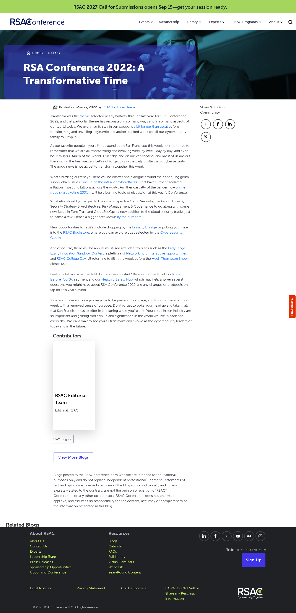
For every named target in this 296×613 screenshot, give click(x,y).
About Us (37, 541)
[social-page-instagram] (260, 536)
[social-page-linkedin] (204, 536)
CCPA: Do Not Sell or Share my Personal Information (182, 593)
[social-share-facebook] (218, 124)
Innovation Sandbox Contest (82, 253)
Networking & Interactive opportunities (156, 253)
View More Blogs (73, 457)
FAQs (113, 551)
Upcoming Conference (48, 572)
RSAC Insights (62, 439)
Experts (215, 22)
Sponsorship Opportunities (51, 567)
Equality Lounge (144, 227)
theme (85, 116)
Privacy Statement (91, 588)
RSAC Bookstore (76, 232)
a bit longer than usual (151, 126)
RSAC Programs (245, 22)
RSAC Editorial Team (118, 107)
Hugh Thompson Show (170, 258)
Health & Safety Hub (117, 279)
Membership (169, 22)
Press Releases (41, 562)
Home (36, 53)
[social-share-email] (206, 137)
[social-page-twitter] (227, 536)
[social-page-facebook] (215, 536)
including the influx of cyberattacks (110, 182)
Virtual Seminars (121, 562)
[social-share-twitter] (206, 124)
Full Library (117, 557)
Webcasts (116, 567)
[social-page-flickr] (249, 536)
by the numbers (129, 217)
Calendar (116, 546)
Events (144, 22)
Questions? (292, 306)
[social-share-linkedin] (230, 124)
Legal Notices (40, 588)
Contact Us (38, 546)
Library (192, 22)
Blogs (113, 541)
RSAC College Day (71, 258)
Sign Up (254, 560)
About (274, 22)
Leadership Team (43, 557)
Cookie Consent (134, 588)
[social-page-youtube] (238, 536)
